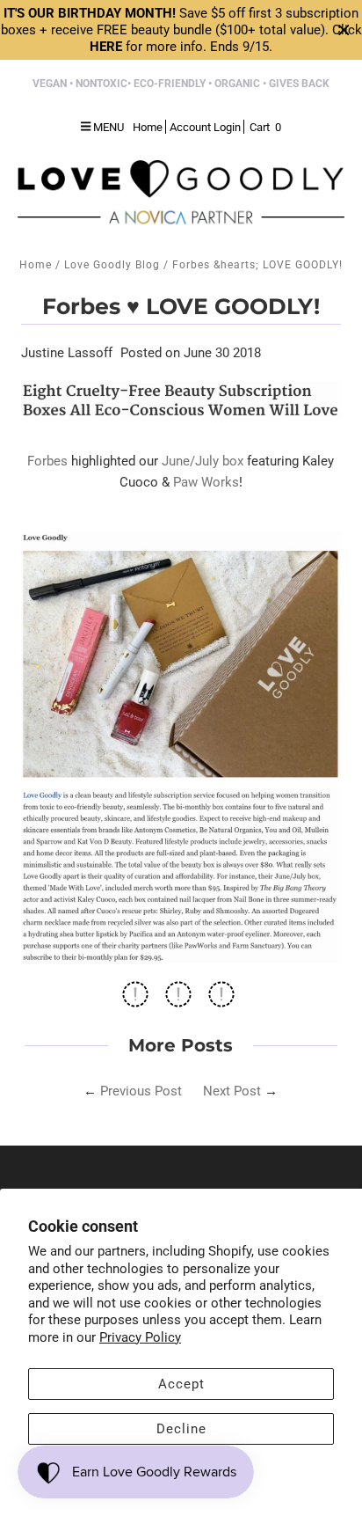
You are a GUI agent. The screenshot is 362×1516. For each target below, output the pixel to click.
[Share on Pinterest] (221, 999)
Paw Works (206, 482)
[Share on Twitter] (178, 999)
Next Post (232, 1091)
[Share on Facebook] (135, 999)
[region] (181, 30)
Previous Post (141, 1091)
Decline (181, 1429)
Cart (265, 127)
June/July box (202, 461)
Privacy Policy (140, 1337)
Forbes (47, 461)
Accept (181, 1384)
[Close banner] (344, 30)
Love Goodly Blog (112, 265)
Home (35, 265)
